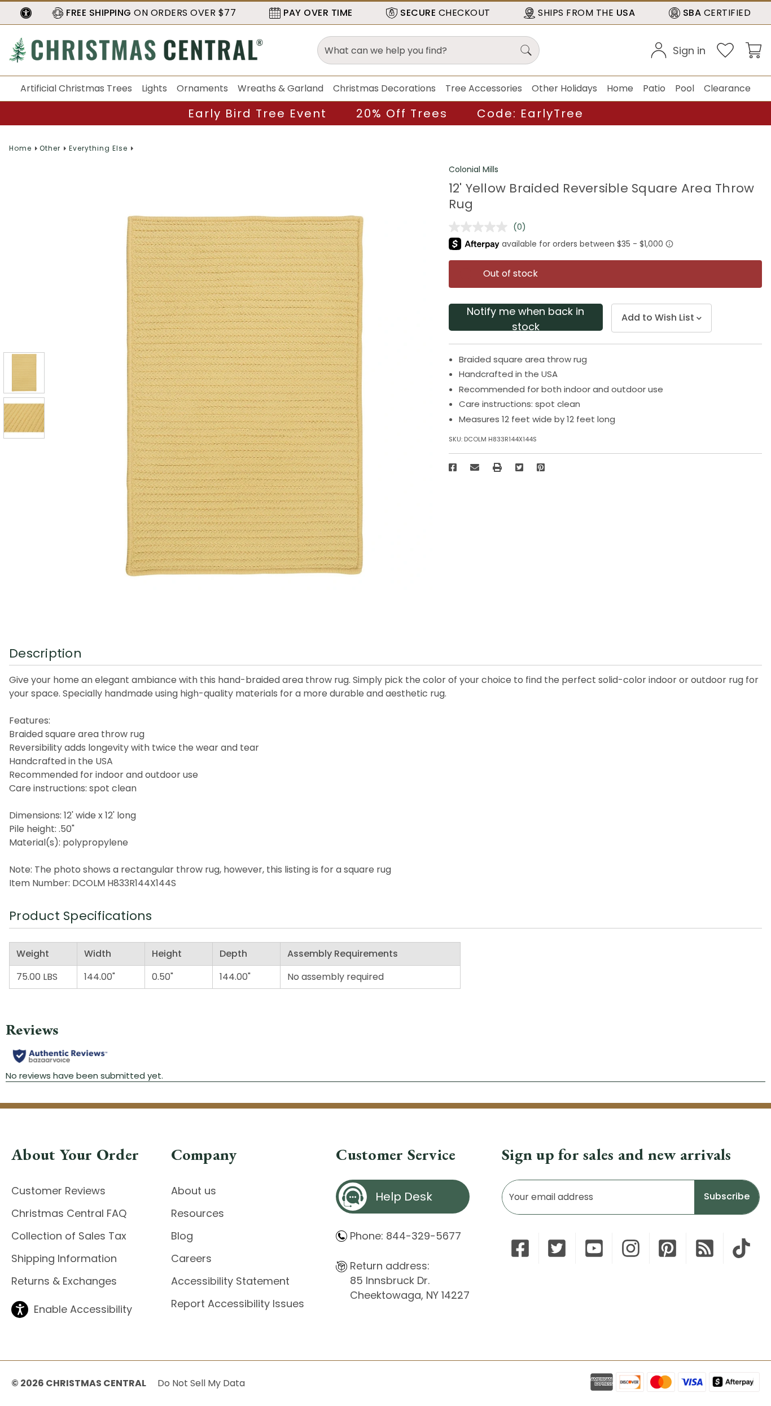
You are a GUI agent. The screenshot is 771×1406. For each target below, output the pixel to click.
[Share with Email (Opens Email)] (474, 467)
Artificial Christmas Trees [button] (76, 88)
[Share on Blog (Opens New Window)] (705, 1248)
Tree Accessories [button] (483, 88)
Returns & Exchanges (64, 1281)
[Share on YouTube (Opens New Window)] (594, 1248)
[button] (26, 13)
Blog (182, 1236)
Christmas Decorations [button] (384, 88)
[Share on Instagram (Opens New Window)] (631, 1248)
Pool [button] (684, 88)
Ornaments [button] (202, 88)
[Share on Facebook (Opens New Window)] (453, 467)
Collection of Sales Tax (68, 1236)
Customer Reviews (58, 1191)
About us (193, 1191)
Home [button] (620, 88)
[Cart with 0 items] (753, 49)
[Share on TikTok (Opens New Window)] (741, 1248)
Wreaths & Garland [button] (280, 88)
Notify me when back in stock (525, 317)
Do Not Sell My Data (201, 1383)
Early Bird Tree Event (257, 113)
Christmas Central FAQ (68, 1213)
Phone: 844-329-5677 (405, 1236)
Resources (197, 1213)
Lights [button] (154, 88)
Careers (191, 1258)
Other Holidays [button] (564, 88)
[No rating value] (481, 227)
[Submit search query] (526, 50)
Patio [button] (654, 88)
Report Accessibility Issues (237, 1304)
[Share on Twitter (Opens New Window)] (519, 467)
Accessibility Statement (230, 1281)
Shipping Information (64, 1258)
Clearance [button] (727, 88)
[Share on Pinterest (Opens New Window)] (541, 467)
